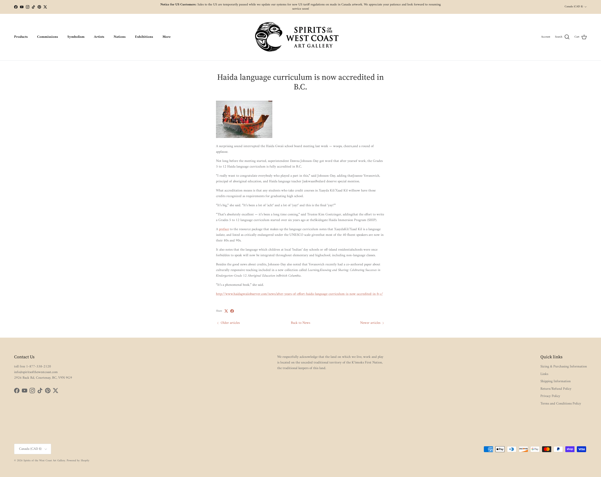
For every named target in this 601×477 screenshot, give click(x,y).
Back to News (300, 323)
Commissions (47, 37)
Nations (120, 37)
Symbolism (76, 37)
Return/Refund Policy (555, 389)
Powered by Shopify (78, 460)
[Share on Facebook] (232, 311)
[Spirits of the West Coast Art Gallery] (300, 37)
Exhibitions (144, 37)
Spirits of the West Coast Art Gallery (44, 460)
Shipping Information (555, 381)
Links (544, 374)
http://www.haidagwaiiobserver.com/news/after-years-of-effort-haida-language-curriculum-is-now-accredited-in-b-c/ (299, 294)
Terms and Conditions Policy (560, 404)
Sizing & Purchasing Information (563, 366)
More (166, 37)
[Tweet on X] (226, 311)
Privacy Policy (550, 396)
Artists (99, 37)
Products (21, 37)
